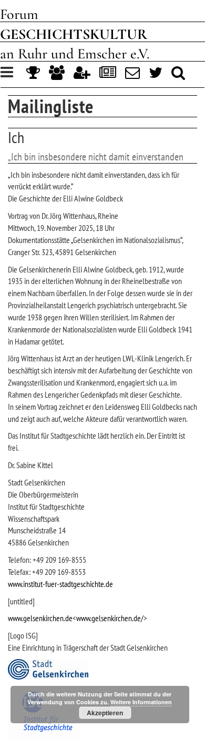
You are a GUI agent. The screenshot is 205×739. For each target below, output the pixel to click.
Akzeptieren (105, 712)
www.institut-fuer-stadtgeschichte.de (60, 584)
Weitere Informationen (141, 702)
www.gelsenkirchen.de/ (110, 618)
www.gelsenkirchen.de (40, 618)
